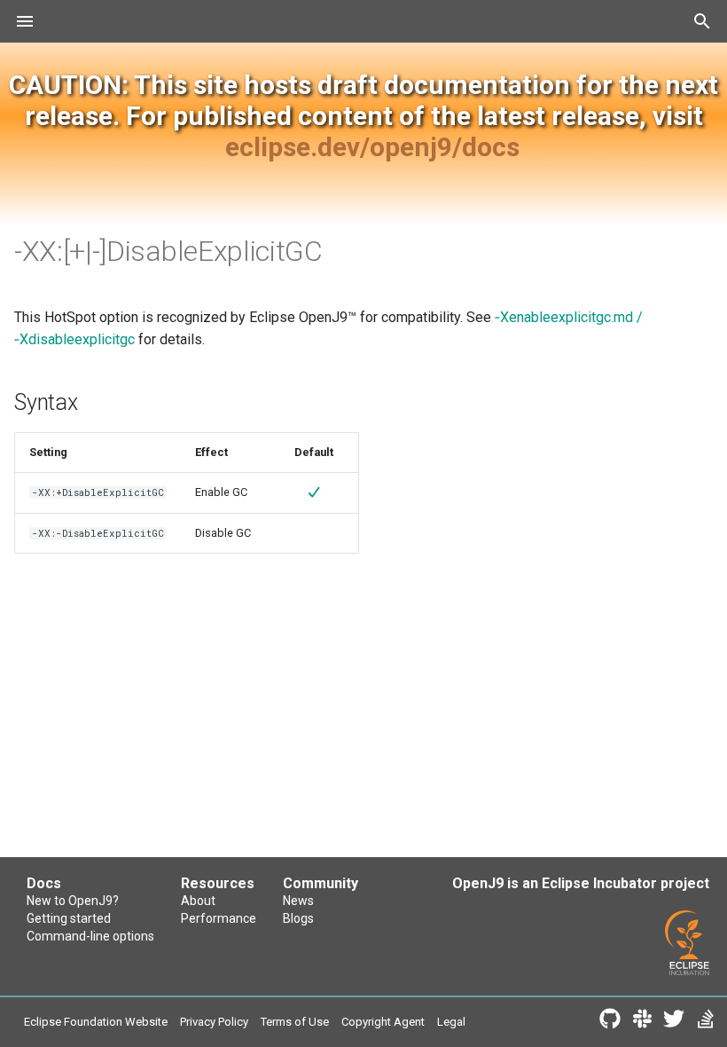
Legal (451, 1021)
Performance (218, 918)
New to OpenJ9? (73, 900)
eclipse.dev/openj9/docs (372, 146)
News (298, 900)
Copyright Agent (383, 1021)
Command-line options (90, 936)
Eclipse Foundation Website (96, 1021)
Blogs (298, 918)
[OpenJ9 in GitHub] (610, 1022)
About (198, 900)
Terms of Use (295, 1021)
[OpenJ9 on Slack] (642, 1022)
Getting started (69, 918)
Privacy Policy (214, 1021)
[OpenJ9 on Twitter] (674, 1022)
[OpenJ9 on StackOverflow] (706, 1022)
